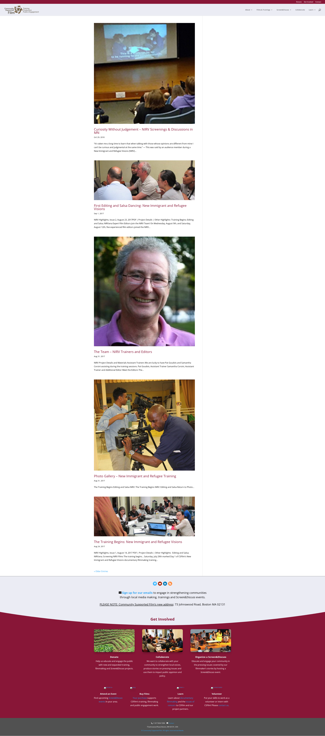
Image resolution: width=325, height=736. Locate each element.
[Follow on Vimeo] (155, 584)
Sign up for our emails (137, 593)
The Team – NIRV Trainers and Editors (123, 351)
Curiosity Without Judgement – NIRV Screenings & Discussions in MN (143, 131)
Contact (318, 2)
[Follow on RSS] (170, 584)
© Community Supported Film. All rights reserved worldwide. (162, 730)
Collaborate (300, 10)
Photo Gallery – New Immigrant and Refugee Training (135, 476)
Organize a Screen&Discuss (210, 656)
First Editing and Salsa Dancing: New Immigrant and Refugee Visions (140, 207)
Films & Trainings (263, 10)
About (247, 10)
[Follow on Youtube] (160, 584)
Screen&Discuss (283, 10)
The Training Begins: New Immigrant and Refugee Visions (138, 541)
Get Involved (308, 2)
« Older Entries (101, 571)
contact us (223, 705)
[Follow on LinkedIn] (165, 584)
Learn (311, 10)
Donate (299, 2)
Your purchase (140, 698)
